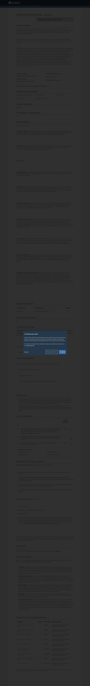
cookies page (29, 345)
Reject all (26, 352)
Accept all (62, 352)
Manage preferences (52, 352)
